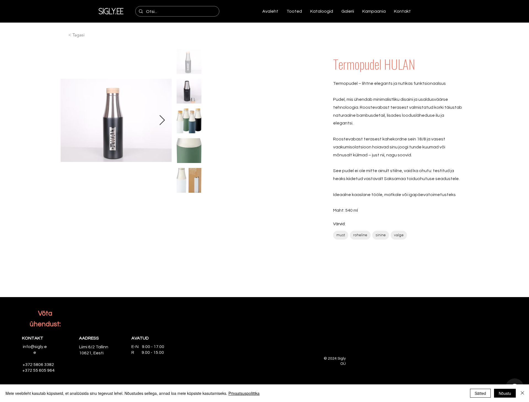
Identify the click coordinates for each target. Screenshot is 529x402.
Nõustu (505, 393)
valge (399, 234)
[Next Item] (162, 120)
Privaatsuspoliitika (244, 393)
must (340, 234)
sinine (381, 234)
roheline (360, 234)
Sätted (480, 393)
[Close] (522, 393)
